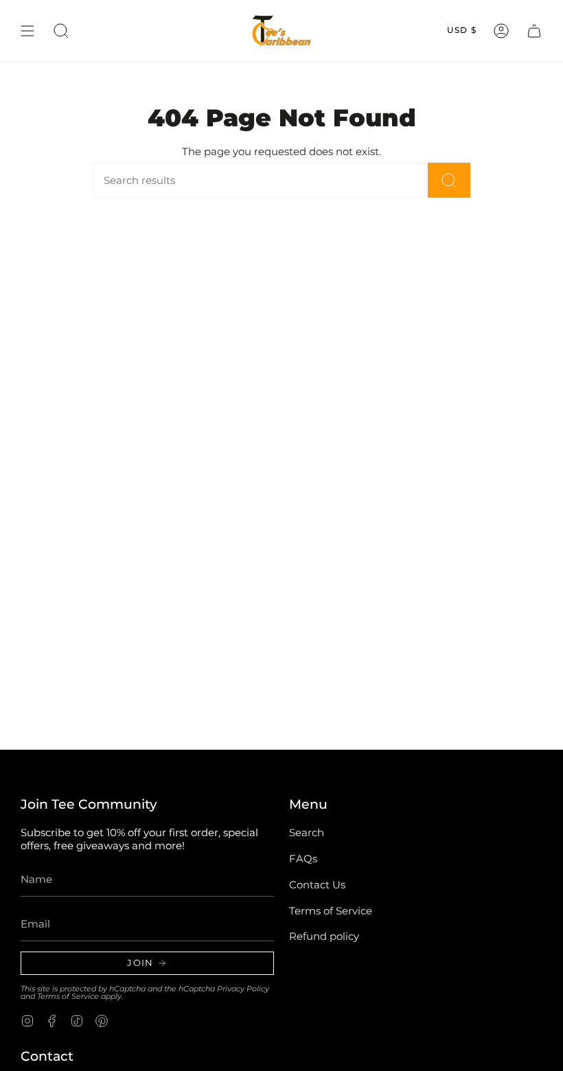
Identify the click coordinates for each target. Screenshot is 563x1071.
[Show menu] (27, 31)
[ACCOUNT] (501, 31)
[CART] (534, 31)
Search (306, 832)
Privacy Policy (243, 988)
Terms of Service (68, 996)
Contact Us (317, 884)
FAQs (303, 858)
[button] (61, 31)
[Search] (449, 180)
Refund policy (324, 936)
